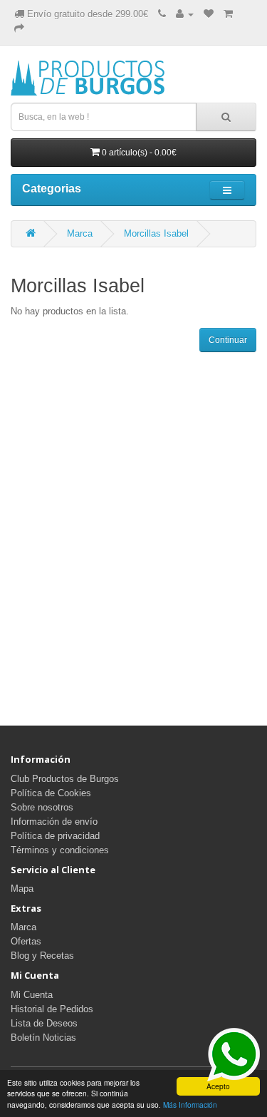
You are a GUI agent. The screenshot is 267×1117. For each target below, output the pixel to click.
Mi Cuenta (32, 994)
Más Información (190, 1104)
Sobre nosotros (42, 807)
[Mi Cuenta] (185, 14)
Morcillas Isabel (156, 233)
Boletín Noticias (43, 1037)
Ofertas (26, 941)
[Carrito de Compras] (228, 14)
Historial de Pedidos (52, 1009)
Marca (80, 233)
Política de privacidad (55, 835)
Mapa (22, 888)
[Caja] (19, 28)
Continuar (228, 340)
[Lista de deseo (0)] (209, 14)
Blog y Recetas (42, 955)
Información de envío (54, 821)
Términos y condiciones (60, 850)
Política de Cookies (51, 793)
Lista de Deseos (44, 1023)
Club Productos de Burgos (65, 778)
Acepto (218, 1086)
